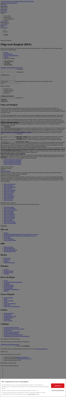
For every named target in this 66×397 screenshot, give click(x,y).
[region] (33, 388)
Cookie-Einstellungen (57, 390)
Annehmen (57, 386)
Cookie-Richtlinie (32, 394)
